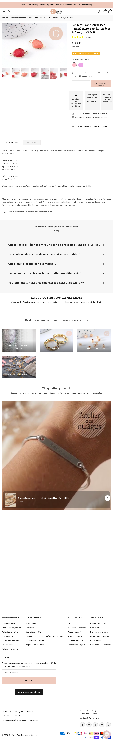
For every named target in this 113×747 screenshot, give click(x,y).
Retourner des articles (29, 692)
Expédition (29, 716)
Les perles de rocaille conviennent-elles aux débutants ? (45, 273)
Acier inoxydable (8, 623)
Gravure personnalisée (35, 640)
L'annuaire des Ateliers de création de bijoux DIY (45, 636)
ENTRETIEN (31, 142)
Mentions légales (16, 712)
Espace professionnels (99, 636)
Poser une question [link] (82, 114)
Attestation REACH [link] (99, 114)
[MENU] (3, 11)
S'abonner (29, 680)
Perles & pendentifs (10, 632)
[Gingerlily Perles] (56, 11)
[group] (34, 45)
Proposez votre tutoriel (35, 645)
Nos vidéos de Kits (33, 632)
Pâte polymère (8, 645)
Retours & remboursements (14, 720)
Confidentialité (32, 712)
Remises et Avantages (99, 632)
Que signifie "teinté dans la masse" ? (32, 263)
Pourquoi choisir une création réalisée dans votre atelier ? (46, 282)
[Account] (99, 11)
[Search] (8, 11)
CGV (5, 712)
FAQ (69, 623)
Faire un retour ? (74, 632)
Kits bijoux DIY (8, 636)
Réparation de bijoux (76, 645)
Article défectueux (75, 636)
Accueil (5, 18)
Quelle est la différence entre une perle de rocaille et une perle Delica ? (54, 244)
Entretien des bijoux (76, 640)
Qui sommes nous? (98, 623)
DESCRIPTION (12, 142)
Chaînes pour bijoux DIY (11, 628)
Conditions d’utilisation (12, 716)
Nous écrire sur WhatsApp (100, 645)
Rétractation (34, 720)
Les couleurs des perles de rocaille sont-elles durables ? (44, 254)
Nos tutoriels (31, 623)
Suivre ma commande (77, 628)
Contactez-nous (96, 640)
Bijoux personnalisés (10, 640)
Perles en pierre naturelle (11, 649)
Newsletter (94, 628)
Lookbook (30, 628)
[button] (62, 45)
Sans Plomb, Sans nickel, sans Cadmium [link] (91, 117)
